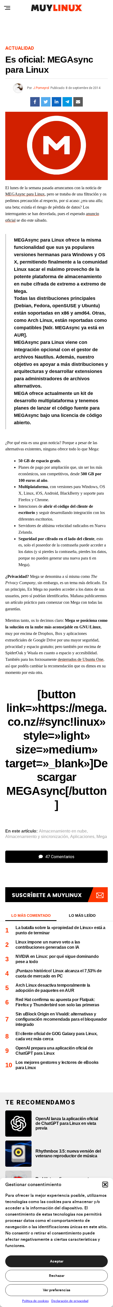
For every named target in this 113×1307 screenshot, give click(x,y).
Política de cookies (35, 1301)
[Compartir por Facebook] (35, 102)
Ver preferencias (56, 1290)
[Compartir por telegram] (67, 102)
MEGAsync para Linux (25, 194)
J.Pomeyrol (41, 88)
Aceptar (56, 1261)
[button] (105, 1184)
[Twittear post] (45, 102)
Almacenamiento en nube (63, 831)
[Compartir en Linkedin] (56, 102)
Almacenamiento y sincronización (36, 837)
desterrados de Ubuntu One (80, 659)
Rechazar (56, 1276)
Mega (101, 837)
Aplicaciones (82, 837)
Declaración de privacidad (69, 1301)
